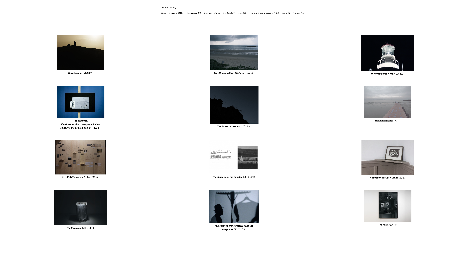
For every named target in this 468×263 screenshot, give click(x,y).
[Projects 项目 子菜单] (183, 13)
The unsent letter (384, 120)
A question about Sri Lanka (384, 177)
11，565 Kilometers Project (76, 177)
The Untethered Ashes (383, 73)
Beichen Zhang (168, 7)
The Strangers (74, 228)
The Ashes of (228, 126)
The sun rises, (80, 120)
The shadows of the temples (227, 177)
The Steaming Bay (223, 73)
